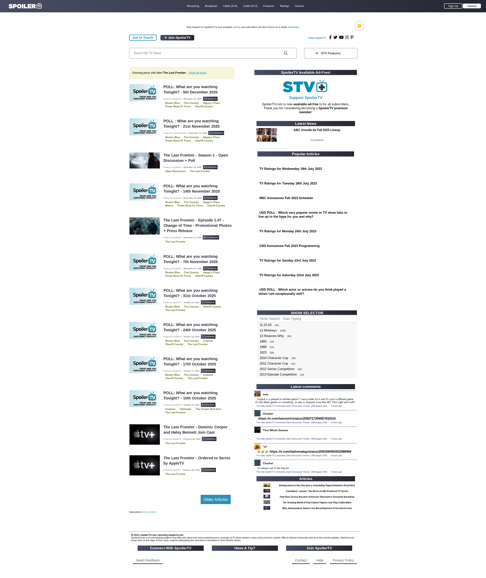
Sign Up (453, 6)
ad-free (237, 27)
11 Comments (216, 133)
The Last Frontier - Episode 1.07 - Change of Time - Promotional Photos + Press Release (197, 225)
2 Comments (208, 336)
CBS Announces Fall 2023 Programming (289, 246)
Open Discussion (175, 171)
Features (268, 5)
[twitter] (335, 37)
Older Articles (215, 499)
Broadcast (211, 5)
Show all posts (198, 72)
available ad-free (305, 104)
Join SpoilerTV (178, 38)
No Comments (211, 237)
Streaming (193, 5)
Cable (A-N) (230, 5)
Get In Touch (143, 38)
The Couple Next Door (209, 409)
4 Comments (210, 167)
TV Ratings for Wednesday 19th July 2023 (290, 169)
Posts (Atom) (149, 512)
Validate (472, 6)
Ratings (284, 5)
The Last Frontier (200, 171)
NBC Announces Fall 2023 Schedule (286, 198)
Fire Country (191, 306)
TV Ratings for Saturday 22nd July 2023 (289, 275)
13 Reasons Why (272, 336)
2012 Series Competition (277, 369)
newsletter (293, 27)
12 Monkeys (268, 330)
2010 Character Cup (274, 358)
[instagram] (347, 37)
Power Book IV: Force (190, 205)
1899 (263, 347)
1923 (263, 352)
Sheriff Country (204, 140)
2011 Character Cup (274, 363)
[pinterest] (352, 37)
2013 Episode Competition (278, 374)
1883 (263, 341)
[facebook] (330, 37)
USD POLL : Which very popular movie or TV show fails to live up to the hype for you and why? (302, 215)
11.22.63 (265, 325)
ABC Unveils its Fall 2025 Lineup (316, 130)
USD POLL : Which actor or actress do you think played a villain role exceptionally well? (302, 292)
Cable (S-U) (250, 5)
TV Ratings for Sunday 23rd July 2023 (287, 260)
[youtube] (341, 37)
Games (299, 5)
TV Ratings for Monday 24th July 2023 (287, 231)
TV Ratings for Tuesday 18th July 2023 (288, 183)
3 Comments (210, 98)
